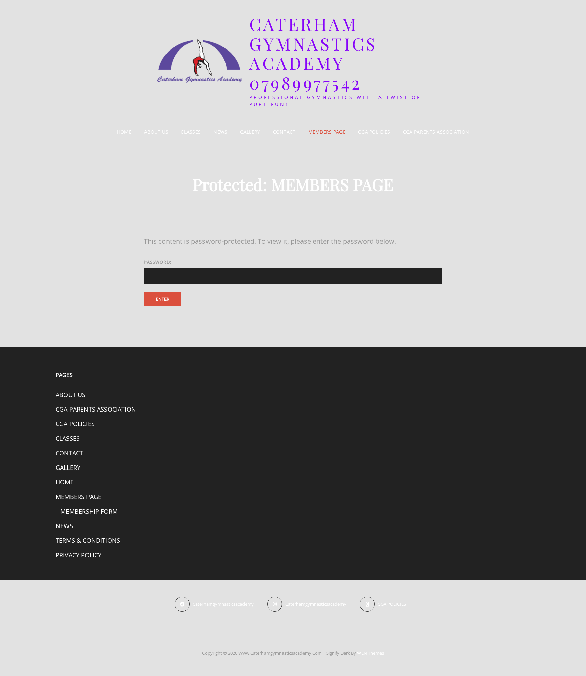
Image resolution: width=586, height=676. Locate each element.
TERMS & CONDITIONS (88, 540)
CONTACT (284, 131)
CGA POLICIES (374, 131)
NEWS (220, 131)
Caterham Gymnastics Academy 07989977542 (313, 53)
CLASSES (191, 131)
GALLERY (250, 131)
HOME (124, 131)
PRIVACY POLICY (78, 555)
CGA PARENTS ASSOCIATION (436, 131)
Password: (157, 262)
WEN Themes (370, 653)
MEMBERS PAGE (327, 131)
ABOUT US (156, 131)
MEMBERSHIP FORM (89, 511)
